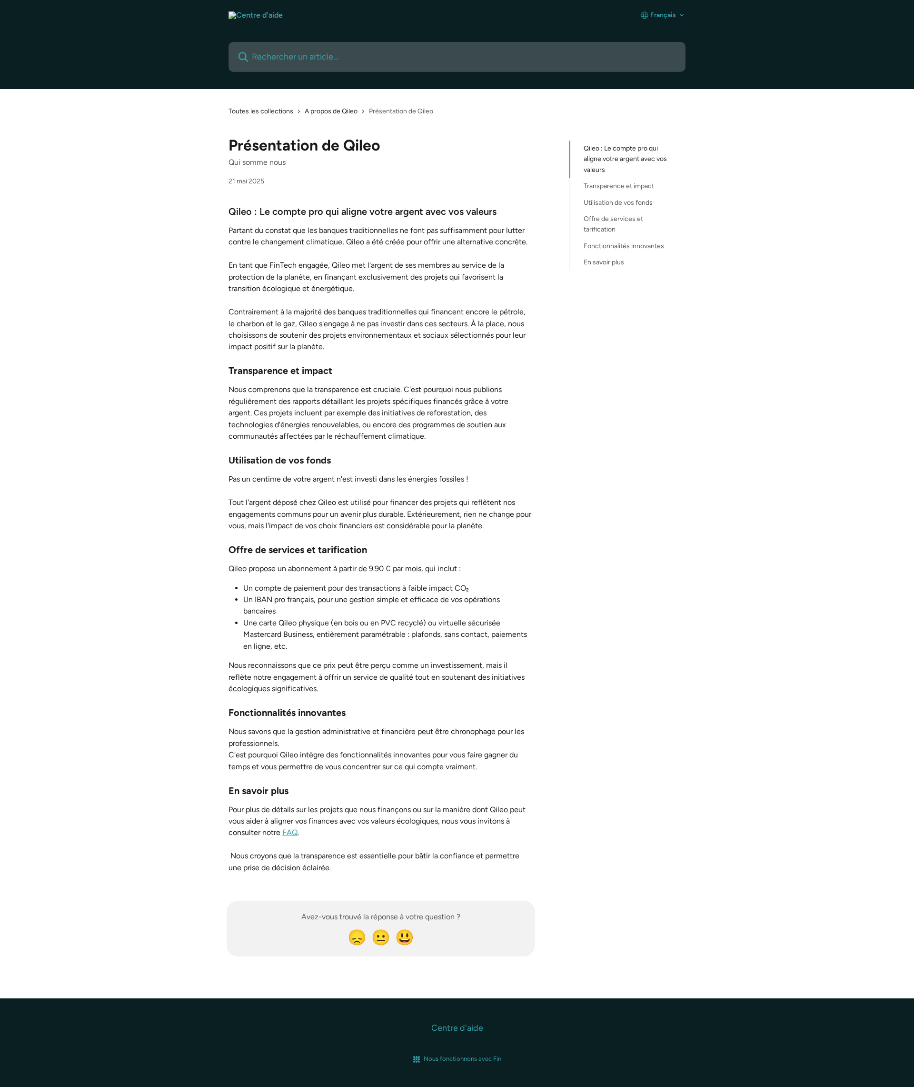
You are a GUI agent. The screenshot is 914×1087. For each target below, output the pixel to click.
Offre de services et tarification (613, 224)
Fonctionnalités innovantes (624, 246)
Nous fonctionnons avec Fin (462, 1058)
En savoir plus (604, 262)
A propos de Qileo (331, 111)
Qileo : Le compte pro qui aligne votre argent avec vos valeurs (625, 159)
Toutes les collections (260, 111)
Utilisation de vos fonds (618, 202)
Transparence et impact (619, 186)
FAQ (290, 832)
